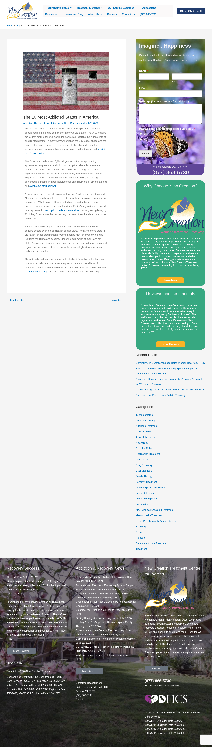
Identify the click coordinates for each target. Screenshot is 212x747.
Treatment (141, 549)
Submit (145, 153)
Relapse (140, 537)
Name (143, 70)
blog (18, 25)
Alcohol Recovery (53, 123)
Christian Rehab (144, 448)
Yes (146, 133)
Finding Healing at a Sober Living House (97, 618)
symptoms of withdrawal (42, 185)
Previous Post (16, 300)
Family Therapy (144, 476)
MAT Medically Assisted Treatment (154, 509)
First (141, 81)
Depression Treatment (148, 453)
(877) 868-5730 (148, 14)
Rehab (139, 532)
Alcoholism (142, 442)
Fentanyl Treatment (146, 481)
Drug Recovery (72, 123)
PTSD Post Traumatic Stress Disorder (156, 521)
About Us (93, 14)
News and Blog (74, 14)
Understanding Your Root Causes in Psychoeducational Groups (170, 389)
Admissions (149, 7)
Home (10, 25)
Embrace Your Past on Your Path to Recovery (161, 395)
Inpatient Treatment (146, 493)
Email (143, 88)
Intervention (142, 504)
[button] (191, 11)
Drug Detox (142, 459)
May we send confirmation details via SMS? (167, 128)
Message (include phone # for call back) (164, 101)
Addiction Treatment (146, 425)
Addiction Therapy (33, 123)
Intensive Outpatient (146, 498)
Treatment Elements (88, 7)
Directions (81, 699)
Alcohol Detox (143, 431)
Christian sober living (36, 271)
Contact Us (128, 14)
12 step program (145, 414)
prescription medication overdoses (62, 210)
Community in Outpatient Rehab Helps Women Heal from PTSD (170, 362)
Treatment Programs (57, 7)
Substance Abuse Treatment (151, 543)
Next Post (119, 300)
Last (174, 81)
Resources (51, 14)
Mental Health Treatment (149, 515)
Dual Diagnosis (144, 470)
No (145, 139)
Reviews (112, 14)
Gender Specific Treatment (150, 487)
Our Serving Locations (121, 7)
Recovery (141, 526)
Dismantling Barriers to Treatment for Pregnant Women (105, 638)
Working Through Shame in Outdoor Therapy (100, 655)
